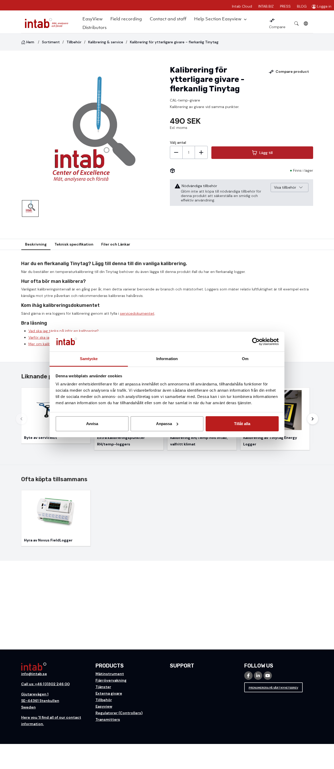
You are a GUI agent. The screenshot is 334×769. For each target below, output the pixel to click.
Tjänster (103, 686)
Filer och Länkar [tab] (115, 244)
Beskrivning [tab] (36, 244)
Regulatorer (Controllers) (119, 713)
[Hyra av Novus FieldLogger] (55, 518)
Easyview (104, 706)
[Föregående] (21, 419)
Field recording (126, 19)
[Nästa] (312, 419)
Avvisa (92, 423)
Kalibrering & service (105, 42)
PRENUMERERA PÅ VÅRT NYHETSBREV (273, 687)
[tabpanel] (167, 306)
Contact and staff (168, 19)
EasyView (92, 19)
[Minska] (176, 152)
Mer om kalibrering (44, 344)
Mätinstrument (110, 673)
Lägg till (266, 152)
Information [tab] (167, 358)
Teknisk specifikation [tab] (74, 244)
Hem (30, 42)
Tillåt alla (242, 423)
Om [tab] (245, 358)
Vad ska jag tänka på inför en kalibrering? (63, 331)
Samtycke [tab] (89, 358)
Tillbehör (74, 42)
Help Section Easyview (217, 19)
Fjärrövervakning (111, 680)
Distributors (94, 27)
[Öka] (201, 152)
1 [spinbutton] (188, 152)
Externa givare (109, 693)
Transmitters (108, 719)
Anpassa (164, 423)
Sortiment (51, 42)
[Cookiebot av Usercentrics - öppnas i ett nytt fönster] (256, 341)
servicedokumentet (137, 313)
